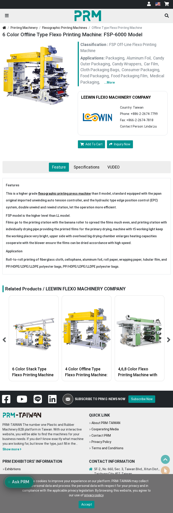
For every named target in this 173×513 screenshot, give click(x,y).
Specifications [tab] (87, 167)
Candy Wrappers (126, 64)
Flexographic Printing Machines (64, 28)
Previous (4, 338)
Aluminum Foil (139, 58)
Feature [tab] (59, 167)
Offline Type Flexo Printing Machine (117, 28)
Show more (10, 449)
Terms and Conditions (107, 448)
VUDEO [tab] (113, 167)
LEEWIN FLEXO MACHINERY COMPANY (116, 97)
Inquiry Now (122, 144)
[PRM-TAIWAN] (88, 15)
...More (109, 82)
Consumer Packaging (140, 70)
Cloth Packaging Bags (99, 70)
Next (169, 338)
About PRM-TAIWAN (105, 423)
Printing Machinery (24, 28)
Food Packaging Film (129, 76)
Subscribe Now (142, 399)
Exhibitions (13, 469)
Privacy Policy (101, 442)
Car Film (151, 64)
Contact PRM (101, 435)
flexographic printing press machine (64, 193)
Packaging (115, 58)
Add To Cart (93, 144)
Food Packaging (94, 76)
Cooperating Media (105, 429)
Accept (86, 504)
